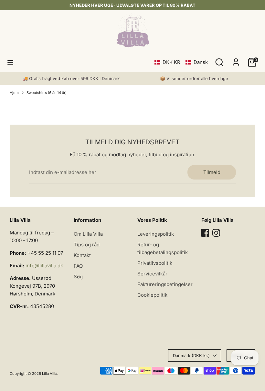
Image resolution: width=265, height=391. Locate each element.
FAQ (78, 266)
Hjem (14, 92)
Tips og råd (87, 245)
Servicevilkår (152, 274)
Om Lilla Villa (88, 234)
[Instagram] (216, 233)
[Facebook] (205, 233)
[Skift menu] (10, 62)
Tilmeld (211, 172)
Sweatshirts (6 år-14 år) (46, 92)
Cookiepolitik (152, 295)
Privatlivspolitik (154, 263)
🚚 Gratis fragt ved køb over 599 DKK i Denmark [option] (71, 78)
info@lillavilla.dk (44, 265)
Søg (78, 276)
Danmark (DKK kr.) (191, 355)
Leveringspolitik (155, 234)
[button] (181, 62)
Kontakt (82, 255)
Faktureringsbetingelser (165, 284)
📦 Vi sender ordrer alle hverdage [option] (194, 78)
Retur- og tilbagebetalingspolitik (162, 248)
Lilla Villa (49, 373)
